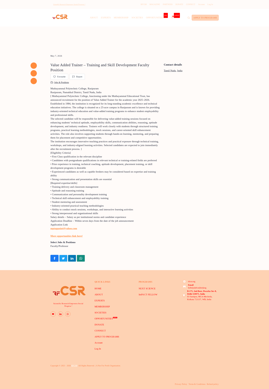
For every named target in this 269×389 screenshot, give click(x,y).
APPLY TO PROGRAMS (205, 18)
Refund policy (213, 384)
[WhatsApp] (67, 314)
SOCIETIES (137, 17)
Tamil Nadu (170, 70)
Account (201, 4)
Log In (210, 4)
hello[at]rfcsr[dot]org (197, 288)
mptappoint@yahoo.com (63, 228)
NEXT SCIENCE (147, 288)
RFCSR (144, 4)
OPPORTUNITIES (156, 17)
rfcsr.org (191, 281)
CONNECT (190, 4)
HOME (98, 288)
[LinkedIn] (60, 314)
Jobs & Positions (61, 82)
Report (79, 76)
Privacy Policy (181, 384)
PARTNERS (168, 4)
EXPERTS (106, 17)
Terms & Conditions (197, 384)
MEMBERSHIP (121, 17)
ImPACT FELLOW (148, 294)
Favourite (61, 76)
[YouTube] (53, 314)
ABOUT (94, 17)
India (179, 70)
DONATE (179, 4)
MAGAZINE (154, 4)
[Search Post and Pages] (189, 18)
